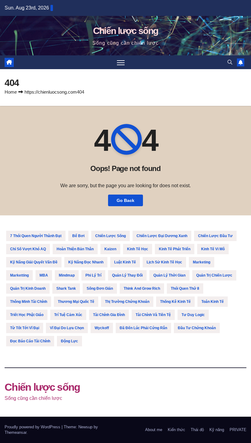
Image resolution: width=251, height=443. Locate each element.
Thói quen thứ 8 (185, 288)
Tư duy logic (193, 315)
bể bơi (78, 236)
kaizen (110, 249)
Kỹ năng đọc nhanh (85, 262)
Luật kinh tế (125, 262)
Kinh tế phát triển (174, 249)
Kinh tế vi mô (213, 249)
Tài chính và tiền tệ (153, 315)
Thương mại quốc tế (76, 302)
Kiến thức (176, 429)
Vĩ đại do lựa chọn (67, 328)
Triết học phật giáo (26, 315)
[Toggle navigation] (120, 62)
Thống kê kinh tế (175, 302)
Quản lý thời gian (169, 275)
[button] (229, 62)
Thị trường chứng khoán (127, 302)
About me (153, 429)
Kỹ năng (216, 429)
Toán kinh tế (212, 302)
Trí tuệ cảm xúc (68, 315)
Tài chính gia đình (109, 315)
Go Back (125, 200)
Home (11, 92)
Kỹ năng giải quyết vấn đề (34, 262)
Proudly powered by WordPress (33, 427)
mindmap (67, 275)
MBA (43, 275)
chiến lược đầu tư (215, 236)
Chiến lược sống (125, 31)
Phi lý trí (93, 275)
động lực (69, 341)
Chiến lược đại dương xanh (162, 236)
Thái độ (197, 429)
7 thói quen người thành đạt (36, 236)
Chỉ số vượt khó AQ (28, 249)
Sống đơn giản (100, 288)
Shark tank (66, 288)
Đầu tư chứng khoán (197, 328)
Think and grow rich (142, 288)
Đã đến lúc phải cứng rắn (143, 328)
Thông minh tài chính (28, 302)
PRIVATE (238, 429)
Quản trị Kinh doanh (28, 288)
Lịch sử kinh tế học (164, 262)
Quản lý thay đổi (127, 275)
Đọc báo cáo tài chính (30, 341)
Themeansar (15, 432)
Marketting (19, 275)
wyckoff (102, 328)
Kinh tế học (137, 249)
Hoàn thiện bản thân (75, 249)
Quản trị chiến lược (214, 275)
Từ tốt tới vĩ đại (24, 328)
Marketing (201, 262)
